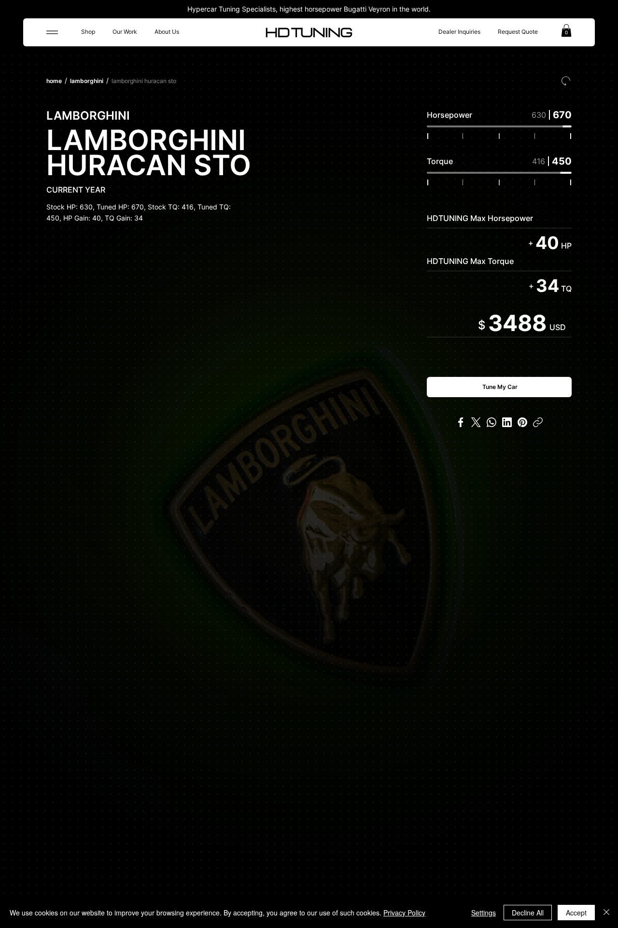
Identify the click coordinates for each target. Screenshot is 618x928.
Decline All (528, 912)
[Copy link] (538, 422)
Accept (576, 912)
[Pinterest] (522, 422)
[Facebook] (460, 422)
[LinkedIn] (507, 422)
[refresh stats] (566, 81)
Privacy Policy (404, 912)
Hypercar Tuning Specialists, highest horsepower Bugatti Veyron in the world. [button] (309, 9)
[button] (566, 30)
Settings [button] (483, 912)
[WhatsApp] (491, 422)
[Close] (606, 912)
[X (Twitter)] (476, 422)
